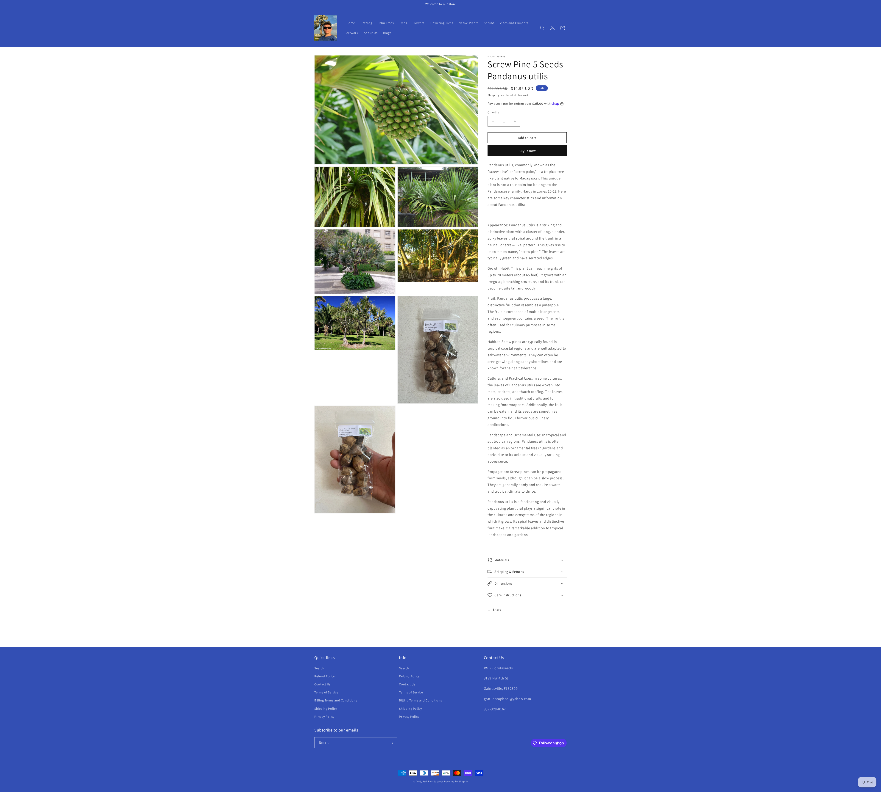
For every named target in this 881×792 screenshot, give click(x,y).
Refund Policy (324, 676)
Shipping (493, 95)
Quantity (493, 112)
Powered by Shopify (456, 781)
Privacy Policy (324, 716)
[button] (542, 28)
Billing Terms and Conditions (335, 700)
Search (319, 668)
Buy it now (527, 151)
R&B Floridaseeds (433, 781)
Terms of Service (326, 692)
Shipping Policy (325, 708)
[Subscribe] (392, 742)
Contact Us (322, 684)
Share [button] (497, 609)
